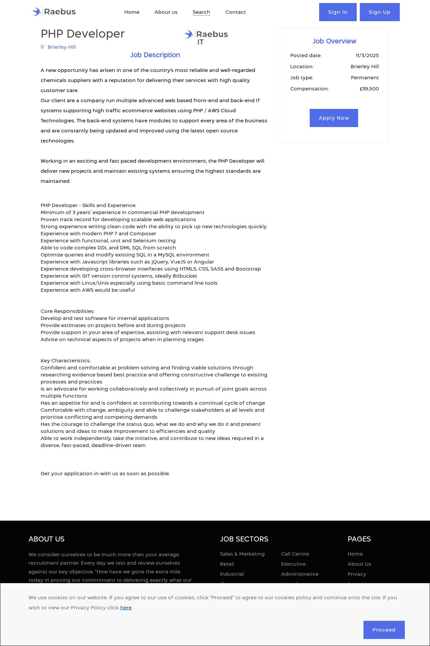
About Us (359, 564)
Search (201, 12)
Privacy (357, 574)
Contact (235, 12)
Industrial (232, 574)
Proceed (384, 630)
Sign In (338, 12)
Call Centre (295, 554)
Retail (227, 564)
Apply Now (334, 118)
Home (131, 12)
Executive (293, 564)
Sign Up (380, 12)
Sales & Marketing (242, 554)
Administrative (299, 574)
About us (166, 12)
